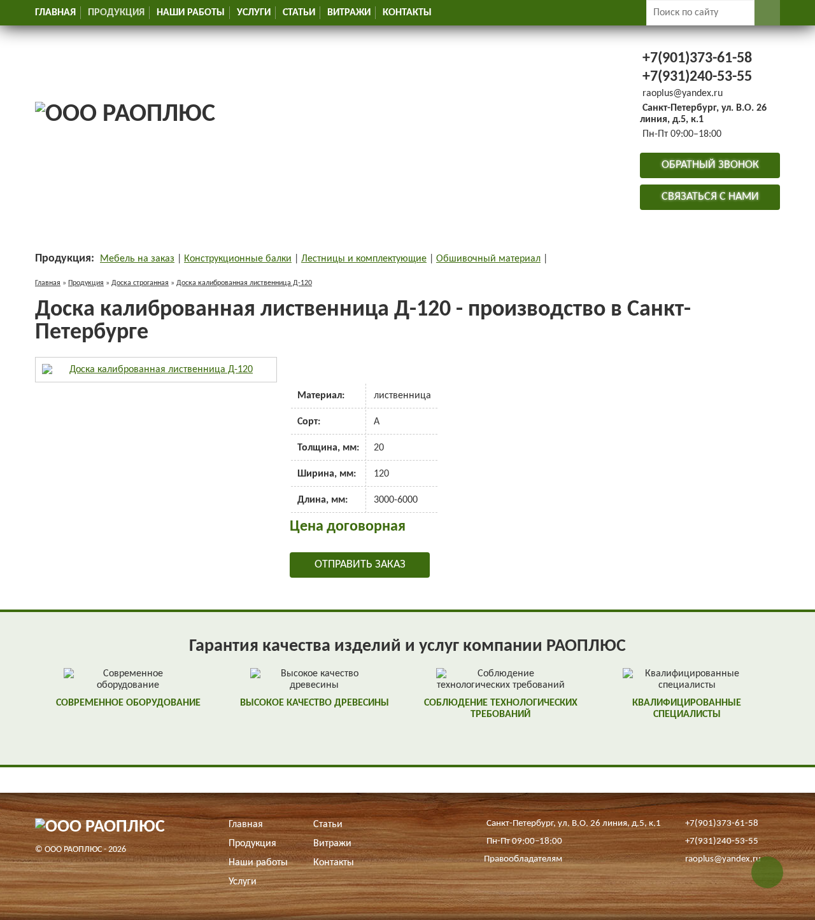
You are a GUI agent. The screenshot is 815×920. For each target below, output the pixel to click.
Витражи (349, 13)
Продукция (116, 13)
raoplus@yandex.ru (682, 93)
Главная (55, 13)
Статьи (299, 13)
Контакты (407, 13)
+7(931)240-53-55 (697, 77)
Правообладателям (523, 859)
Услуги (254, 13)
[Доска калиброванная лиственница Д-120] (156, 369)
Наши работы (191, 13)
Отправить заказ (360, 565)
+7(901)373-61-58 (697, 58)
